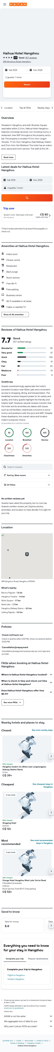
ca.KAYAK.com (7, 1041)
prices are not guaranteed (13, 1008)
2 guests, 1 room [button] (13, 77)
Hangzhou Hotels (33, 1043)
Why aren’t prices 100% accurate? (20, 1026)
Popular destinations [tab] (38, 958)
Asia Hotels (29, 1041)
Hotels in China (42, 1041)
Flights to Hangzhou (16, 975)
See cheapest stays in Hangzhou (43, 785)
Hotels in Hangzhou (16, 979)
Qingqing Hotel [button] (9, 823)
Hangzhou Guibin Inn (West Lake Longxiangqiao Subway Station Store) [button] (24, 768)
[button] (5, 4)
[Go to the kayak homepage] (18, 4)
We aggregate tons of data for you (20, 1021)
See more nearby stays (42, 730)
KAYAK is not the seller (15, 1016)
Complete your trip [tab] (15, 958)
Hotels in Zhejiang (17, 1043)
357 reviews (31, 57)
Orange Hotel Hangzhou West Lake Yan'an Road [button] (24, 880)
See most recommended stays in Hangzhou (41, 841)
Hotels (18, 1041)
